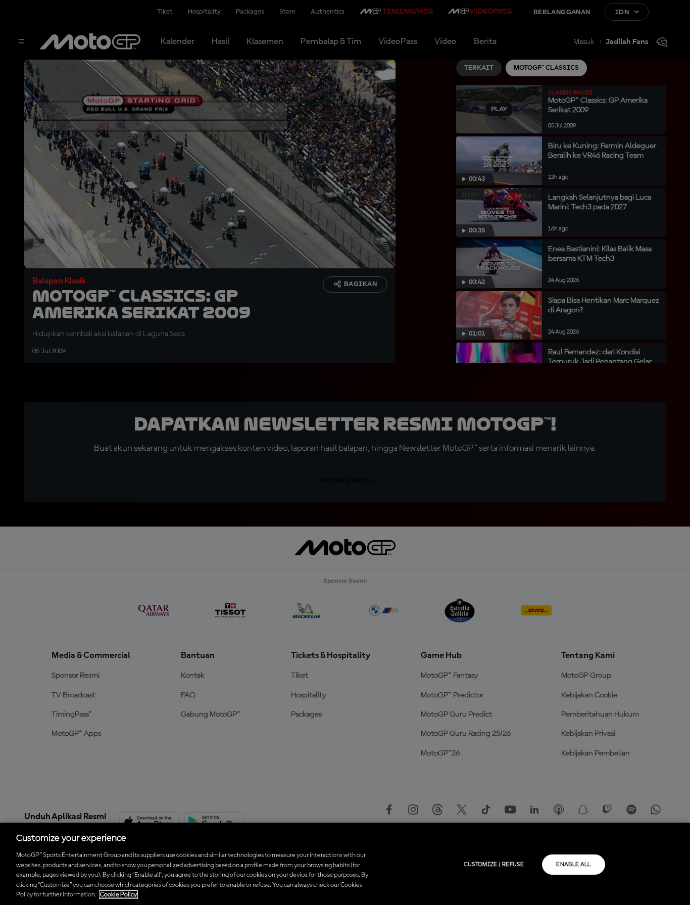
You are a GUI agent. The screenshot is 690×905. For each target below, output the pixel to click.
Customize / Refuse (494, 865)
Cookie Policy (118, 894)
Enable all (573, 865)
